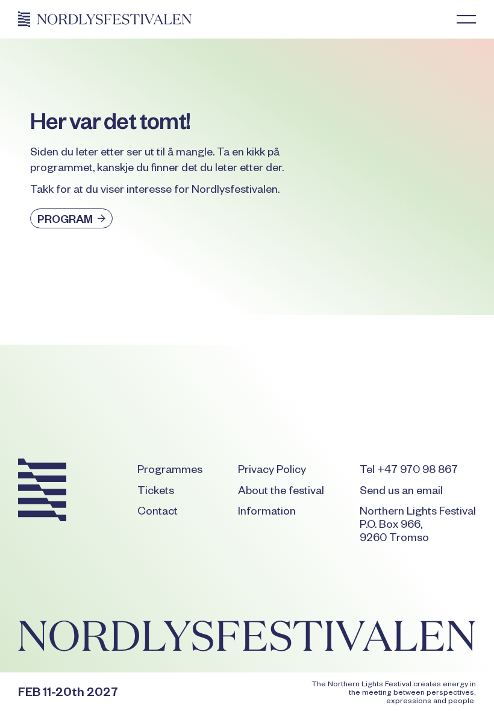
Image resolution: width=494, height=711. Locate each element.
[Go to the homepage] (42, 492)
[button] (466, 19)
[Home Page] (105, 19)
